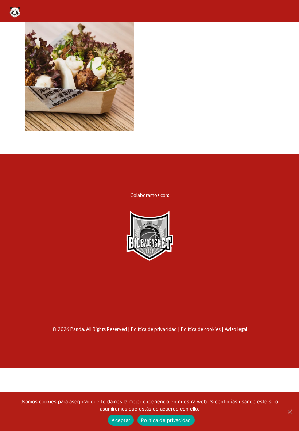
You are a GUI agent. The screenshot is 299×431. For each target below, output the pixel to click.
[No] (290, 411)
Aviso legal (236, 329)
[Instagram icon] (153, 341)
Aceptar (121, 420)
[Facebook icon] (145, 341)
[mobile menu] (287, 11)
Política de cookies (201, 329)
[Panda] (14, 11)
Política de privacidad (154, 329)
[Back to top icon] (149, 313)
